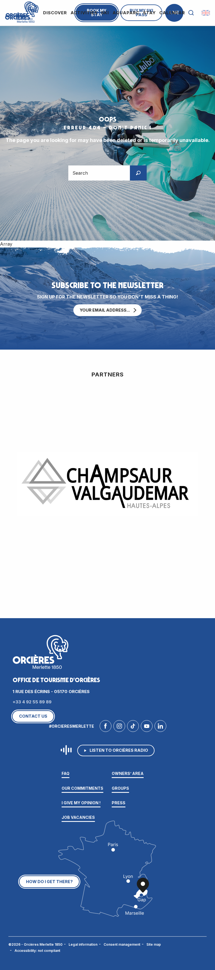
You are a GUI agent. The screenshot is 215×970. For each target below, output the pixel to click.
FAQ (65, 773)
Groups (120, 788)
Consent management (122, 944)
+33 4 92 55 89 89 (32, 702)
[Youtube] (147, 727)
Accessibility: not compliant (37, 950)
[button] (191, 13)
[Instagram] (119, 727)
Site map (153, 944)
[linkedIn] (160, 727)
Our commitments (82, 788)
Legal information (83, 944)
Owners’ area (128, 773)
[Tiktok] (133, 727)
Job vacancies (78, 817)
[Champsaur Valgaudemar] (107, 484)
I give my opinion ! (81, 802)
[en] (206, 12)
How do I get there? (49, 881)
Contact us (33, 716)
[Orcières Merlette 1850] (21, 11)
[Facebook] (105, 727)
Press (118, 802)
